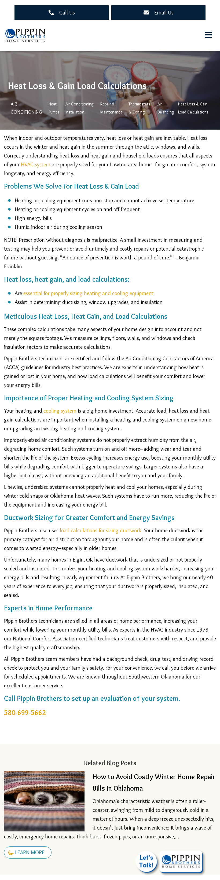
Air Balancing (165, 108)
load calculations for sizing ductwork (100, 530)
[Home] (25, 35)
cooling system (59, 411)
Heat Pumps (54, 108)
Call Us (67, 12)
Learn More (30, 852)
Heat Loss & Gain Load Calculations (193, 108)
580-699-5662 (25, 712)
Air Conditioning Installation (80, 108)
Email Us (164, 12)
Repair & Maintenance (111, 108)
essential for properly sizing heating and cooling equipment (88, 293)
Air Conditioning (26, 108)
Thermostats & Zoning (140, 108)
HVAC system (35, 164)
